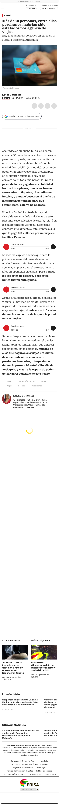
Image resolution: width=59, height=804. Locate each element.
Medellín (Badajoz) (27, 381)
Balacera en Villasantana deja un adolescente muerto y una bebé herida (43, 666)
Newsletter (44, 761)
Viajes (9, 386)
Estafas (44, 381)
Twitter (41, 106)
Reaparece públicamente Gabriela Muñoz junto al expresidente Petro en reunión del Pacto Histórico (20, 702)
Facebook (34, 106)
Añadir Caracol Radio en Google (24, 116)
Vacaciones (37, 386)
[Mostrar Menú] (2, 7)
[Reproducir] (6, 247)
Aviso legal (41, 768)
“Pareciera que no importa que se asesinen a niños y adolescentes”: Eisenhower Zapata (13, 668)
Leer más (30, 407)
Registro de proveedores (23, 768)
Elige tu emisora (48, 8)
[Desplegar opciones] (53, 246)
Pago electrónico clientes (21, 764)
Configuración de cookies (14, 774)
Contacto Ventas (29, 761)
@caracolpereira (23, 94)
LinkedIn (47, 106)
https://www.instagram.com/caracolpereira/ (26, 94)
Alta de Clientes (41, 764)
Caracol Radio (13, 7)
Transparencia (35, 774)
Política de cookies (44, 771)
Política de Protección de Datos (20, 771)
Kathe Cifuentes (11, 94)
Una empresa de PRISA (29, 783)
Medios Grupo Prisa (29, 789)
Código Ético (50, 774)
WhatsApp (54, 106)
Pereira (8, 15)
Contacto (15, 761)
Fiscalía (21, 386)
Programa (31, 8)
